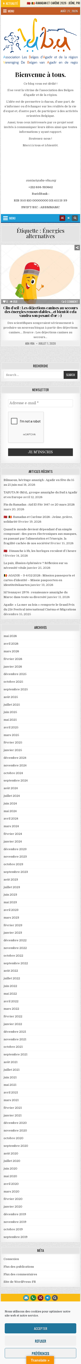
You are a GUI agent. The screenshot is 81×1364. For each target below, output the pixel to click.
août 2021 (11, 1062)
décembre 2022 (15, 940)
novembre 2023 (15, 856)
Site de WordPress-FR (20, 1281)
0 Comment (71, 301)
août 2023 (11, 879)
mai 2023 (10, 902)
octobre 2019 (13, 1229)
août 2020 (11, 1153)
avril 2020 (11, 1184)
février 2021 (13, 1107)
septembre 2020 (16, 1145)
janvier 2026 (13, 666)
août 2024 (11, 788)
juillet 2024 (12, 795)
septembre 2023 (16, 872)
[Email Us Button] (26, 1298)
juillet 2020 (12, 1161)
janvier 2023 (13, 932)
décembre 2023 (15, 849)
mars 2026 (11, 651)
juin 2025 (10, 712)
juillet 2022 (12, 978)
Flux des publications (19, 1266)
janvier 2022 (13, 1024)
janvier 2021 (13, 1115)
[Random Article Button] (62, 218)
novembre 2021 (15, 1039)
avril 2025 (11, 727)
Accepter (40, 1328)
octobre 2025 (13, 681)
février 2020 (13, 1199)
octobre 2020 (13, 1138)
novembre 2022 (15, 948)
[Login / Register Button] (48, 1298)
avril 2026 (11, 643)
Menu (11, 11)
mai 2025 (10, 719)
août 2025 (11, 697)
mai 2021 (10, 1084)
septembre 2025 (16, 689)
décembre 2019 (15, 1214)
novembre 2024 (15, 765)
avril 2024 (11, 818)
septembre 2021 (15, 1054)
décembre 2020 (15, 1123)
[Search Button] (75, 218)
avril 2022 (11, 1001)
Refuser (40, 1340)
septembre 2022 (16, 963)
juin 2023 (10, 894)
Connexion (11, 1259)
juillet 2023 (12, 887)
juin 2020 (10, 1168)
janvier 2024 (13, 841)
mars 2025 (11, 735)
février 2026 (13, 659)
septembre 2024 (16, 780)
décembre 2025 (15, 674)
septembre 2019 (15, 1237)
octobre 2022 (13, 955)
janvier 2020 (13, 1206)
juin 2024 (10, 803)
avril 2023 (11, 910)
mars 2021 (11, 1100)
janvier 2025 (13, 750)
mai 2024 (10, 811)
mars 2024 (11, 826)
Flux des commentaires (20, 1274)
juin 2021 (10, 1077)
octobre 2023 (13, 864)
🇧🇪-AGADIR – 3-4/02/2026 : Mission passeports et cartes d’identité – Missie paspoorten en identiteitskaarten (39, 580)
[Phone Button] (33, 1298)
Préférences (40, 1353)
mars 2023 (11, 917)
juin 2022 (10, 986)
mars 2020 (11, 1191)
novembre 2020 (15, 1130)
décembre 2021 (15, 1031)
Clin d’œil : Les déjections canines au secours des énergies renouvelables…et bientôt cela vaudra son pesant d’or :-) (40, 311)
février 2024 (13, 834)
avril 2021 (11, 1092)
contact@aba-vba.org (41, 180)
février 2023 (13, 925)
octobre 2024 (13, 773)
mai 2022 (10, 993)
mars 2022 (11, 1008)
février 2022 (13, 1016)
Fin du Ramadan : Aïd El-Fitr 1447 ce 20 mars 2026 (39, 504)
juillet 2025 (12, 704)
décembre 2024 (15, 757)
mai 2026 (10, 636)
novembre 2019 (15, 1222)
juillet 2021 (12, 1069)
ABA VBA (29, 343)
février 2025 (13, 742)
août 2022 (11, 970)
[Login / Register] (68, 218)
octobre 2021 (13, 1046)
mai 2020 (10, 1176)
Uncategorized (42, 256)
